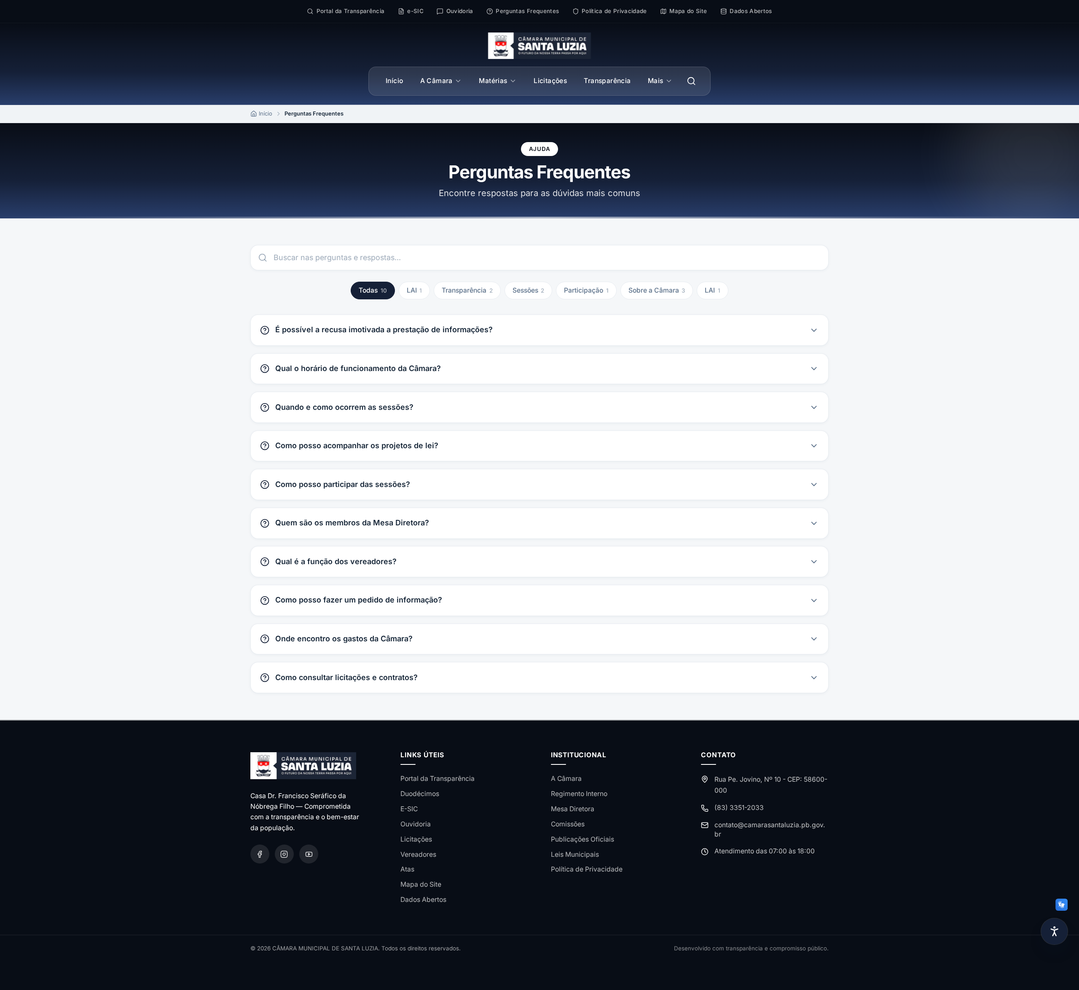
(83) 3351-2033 (739, 808)
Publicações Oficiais (582, 839)
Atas (407, 869)
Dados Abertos (423, 900)
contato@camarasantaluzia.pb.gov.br (769, 829)
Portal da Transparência (437, 779)
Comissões (568, 824)
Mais (655, 81)
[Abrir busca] (691, 81)
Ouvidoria (415, 824)
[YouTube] (308, 854)
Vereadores (418, 854)
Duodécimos (419, 794)
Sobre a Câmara (656, 290)
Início (394, 81)
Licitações (550, 81)
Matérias (493, 81)
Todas (373, 290)
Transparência (607, 81)
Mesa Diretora (572, 809)
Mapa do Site (420, 884)
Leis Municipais (575, 854)
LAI (414, 290)
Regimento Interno (579, 794)
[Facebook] (259, 854)
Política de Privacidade (587, 869)
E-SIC (409, 809)
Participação (586, 290)
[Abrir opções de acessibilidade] (1054, 931)
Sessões (529, 290)
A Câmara (436, 81)
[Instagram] (284, 854)
